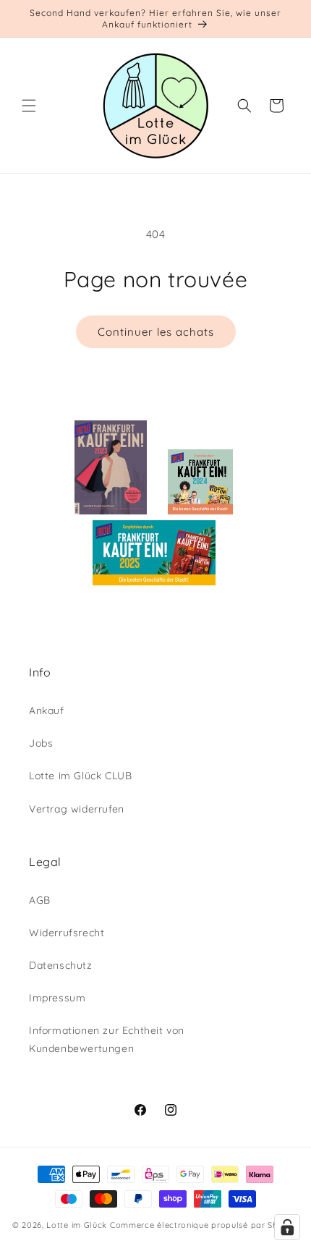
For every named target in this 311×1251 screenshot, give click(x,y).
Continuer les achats (156, 332)
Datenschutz (61, 965)
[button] (29, 106)
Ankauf (46, 710)
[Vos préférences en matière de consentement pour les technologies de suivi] (287, 1227)
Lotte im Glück (76, 1225)
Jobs (41, 743)
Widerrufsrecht (66, 932)
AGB (40, 900)
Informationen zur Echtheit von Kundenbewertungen (106, 1039)
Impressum (57, 997)
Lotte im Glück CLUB (80, 775)
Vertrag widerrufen (76, 808)
